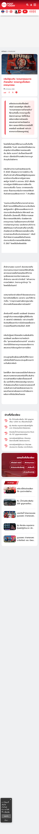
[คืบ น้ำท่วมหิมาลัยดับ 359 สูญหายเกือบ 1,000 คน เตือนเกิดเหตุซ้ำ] (10, 502)
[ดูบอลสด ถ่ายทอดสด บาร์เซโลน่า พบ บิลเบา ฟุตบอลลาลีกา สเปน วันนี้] (10, 538)
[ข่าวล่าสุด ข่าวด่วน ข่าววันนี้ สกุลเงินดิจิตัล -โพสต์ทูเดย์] (8, 4)
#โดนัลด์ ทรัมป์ (16, 462)
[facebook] (9, 92)
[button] (31, 4)
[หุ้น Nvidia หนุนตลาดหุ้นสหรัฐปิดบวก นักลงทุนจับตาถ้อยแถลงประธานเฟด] (10, 526)
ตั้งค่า (6, 820)
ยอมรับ (6, 816)
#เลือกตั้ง (31, 467)
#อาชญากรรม (29, 462)
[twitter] (12, 92)
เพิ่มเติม (7, 812)
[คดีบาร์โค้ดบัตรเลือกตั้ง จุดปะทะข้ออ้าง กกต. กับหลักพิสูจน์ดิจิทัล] (10, 490)
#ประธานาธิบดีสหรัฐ (17, 467)
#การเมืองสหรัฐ (28, 472)
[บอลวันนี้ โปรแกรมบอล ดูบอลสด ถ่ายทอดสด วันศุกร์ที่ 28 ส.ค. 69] (10, 514)
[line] (16, 92)
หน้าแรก (4, 51)
